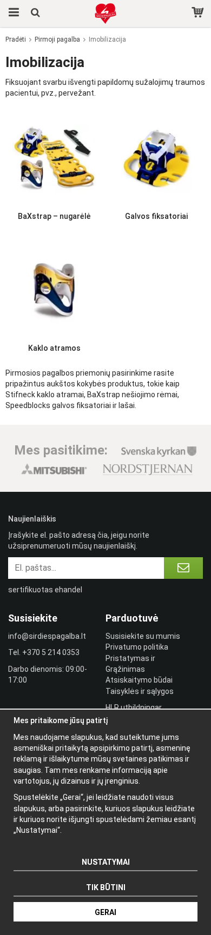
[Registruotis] (183, 568)
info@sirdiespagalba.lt (47, 636)
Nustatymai (106, 862)
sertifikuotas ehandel (45, 589)
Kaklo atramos (54, 348)
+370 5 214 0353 (51, 652)
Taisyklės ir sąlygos (140, 691)
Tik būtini (106, 887)
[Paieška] (36, 13)
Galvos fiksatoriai (156, 216)
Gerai (105, 912)
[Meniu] (12, 13)
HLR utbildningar (134, 707)
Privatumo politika (137, 647)
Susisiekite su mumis (143, 636)
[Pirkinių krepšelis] (199, 13)
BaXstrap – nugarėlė (54, 216)
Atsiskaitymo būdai (139, 680)
